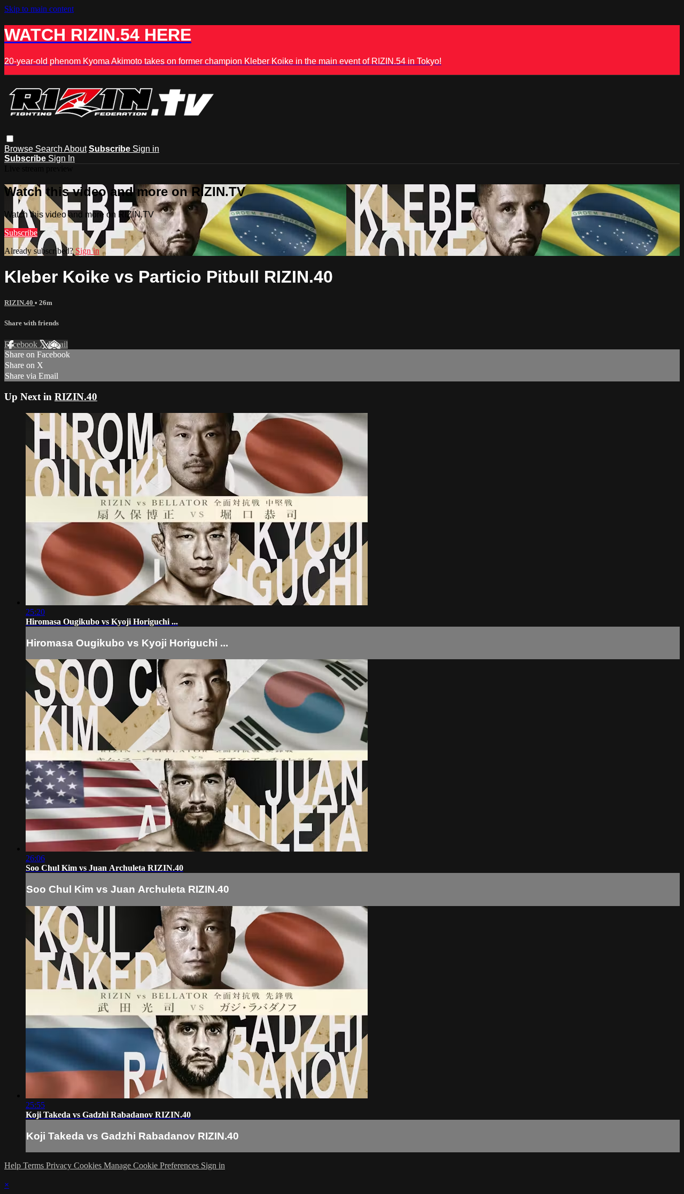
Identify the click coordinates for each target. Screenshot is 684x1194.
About (75, 148)
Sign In (61, 158)
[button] (9, 138)
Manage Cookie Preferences (152, 1165)
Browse (19, 148)
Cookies (89, 1165)
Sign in (146, 148)
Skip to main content (39, 8)
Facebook (22, 344)
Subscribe (20, 232)
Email (58, 344)
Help (13, 1165)
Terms (34, 1165)
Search (49, 148)
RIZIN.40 (19, 303)
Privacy (60, 1165)
